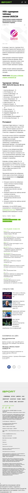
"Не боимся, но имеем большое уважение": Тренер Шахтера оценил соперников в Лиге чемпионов (13, 256)
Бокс (23, 396)
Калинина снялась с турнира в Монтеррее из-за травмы (14, 357)
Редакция (4, 442)
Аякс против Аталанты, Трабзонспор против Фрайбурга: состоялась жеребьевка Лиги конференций (14, 238)
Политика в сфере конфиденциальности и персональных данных (11, 449)
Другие (6, 401)
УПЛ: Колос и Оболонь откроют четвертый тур (12, 261)
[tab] (9, 367)
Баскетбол (13, 399)
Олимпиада (7, 396)
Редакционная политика (7, 446)
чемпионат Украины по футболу (10, 219)
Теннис (19, 399)
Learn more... (21, 490)
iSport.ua (4, 216)
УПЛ (19, 219)
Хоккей (11, 401)
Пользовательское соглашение (8, 451)
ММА (15, 401)
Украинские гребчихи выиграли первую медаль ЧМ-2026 (12, 233)
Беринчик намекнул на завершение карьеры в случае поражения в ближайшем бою (13, 275)
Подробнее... (17, 487)
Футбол (9, 216)
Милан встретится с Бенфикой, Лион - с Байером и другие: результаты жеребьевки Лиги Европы (14, 249)
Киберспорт (6, 399)
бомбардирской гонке (8, 210)
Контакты (4, 440)
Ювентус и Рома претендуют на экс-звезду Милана (13, 244)
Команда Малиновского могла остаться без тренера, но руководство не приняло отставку (13, 281)
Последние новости (12, 229)
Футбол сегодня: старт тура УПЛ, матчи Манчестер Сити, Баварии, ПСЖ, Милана (13, 342)
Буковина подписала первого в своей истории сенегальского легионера (14, 266)
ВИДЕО (23, 399)
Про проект (4, 444)
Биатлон (18, 396)
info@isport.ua (12, 421)
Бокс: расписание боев (10, 270)
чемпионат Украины (7, 221)
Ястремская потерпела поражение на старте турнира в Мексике (12, 352)
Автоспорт (21, 401)
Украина (13, 216)
